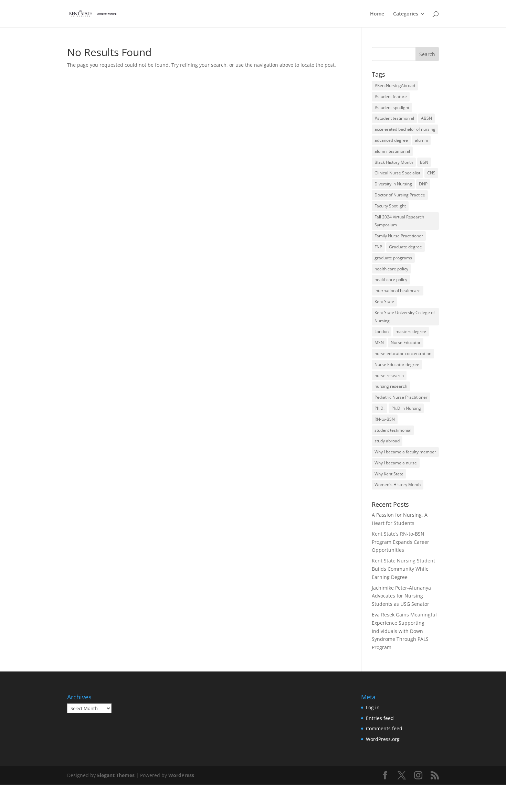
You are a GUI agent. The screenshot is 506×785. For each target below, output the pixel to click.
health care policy (391, 269)
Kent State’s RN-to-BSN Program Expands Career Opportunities (400, 541)
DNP (423, 184)
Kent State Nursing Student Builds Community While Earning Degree (403, 568)
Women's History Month (398, 484)
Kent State (384, 301)
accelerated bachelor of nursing (405, 129)
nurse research (389, 375)
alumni (421, 140)
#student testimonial (394, 118)
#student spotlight (392, 107)
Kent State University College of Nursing (405, 317)
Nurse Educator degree (397, 364)
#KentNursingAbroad (395, 85)
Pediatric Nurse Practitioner (401, 397)
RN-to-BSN (385, 419)
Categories (405, 14)
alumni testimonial (392, 151)
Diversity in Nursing (393, 184)
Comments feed (384, 728)
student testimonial (393, 430)
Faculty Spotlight (390, 206)
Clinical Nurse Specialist (397, 173)
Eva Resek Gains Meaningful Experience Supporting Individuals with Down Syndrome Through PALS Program (404, 630)
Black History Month (394, 162)
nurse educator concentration (403, 353)
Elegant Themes (116, 775)
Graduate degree (405, 247)
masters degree (411, 331)
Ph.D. (379, 408)
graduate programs (393, 258)
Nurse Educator (406, 342)
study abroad (387, 441)
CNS (431, 173)
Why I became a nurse (396, 463)
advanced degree (391, 140)
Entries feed (380, 718)
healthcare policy (391, 279)
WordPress (181, 775)
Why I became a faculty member (405, 452)
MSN (379, 342)
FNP (378, 247)
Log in (373, 707)
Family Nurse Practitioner (399, 236)
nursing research (391, 386)
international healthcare (398, 290)
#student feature (391, 96)
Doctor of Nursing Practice (400, 195)
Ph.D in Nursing (406, 408)
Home (377, 14)
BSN (424, 162)
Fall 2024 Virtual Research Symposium (399, 221)
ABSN (426, 118)
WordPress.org (383, 739)
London (382, 331)
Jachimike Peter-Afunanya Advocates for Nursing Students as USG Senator (401, 595)
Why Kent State (389, 474)
